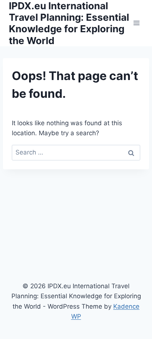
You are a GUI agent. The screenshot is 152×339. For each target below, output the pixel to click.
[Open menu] (136, 23)
